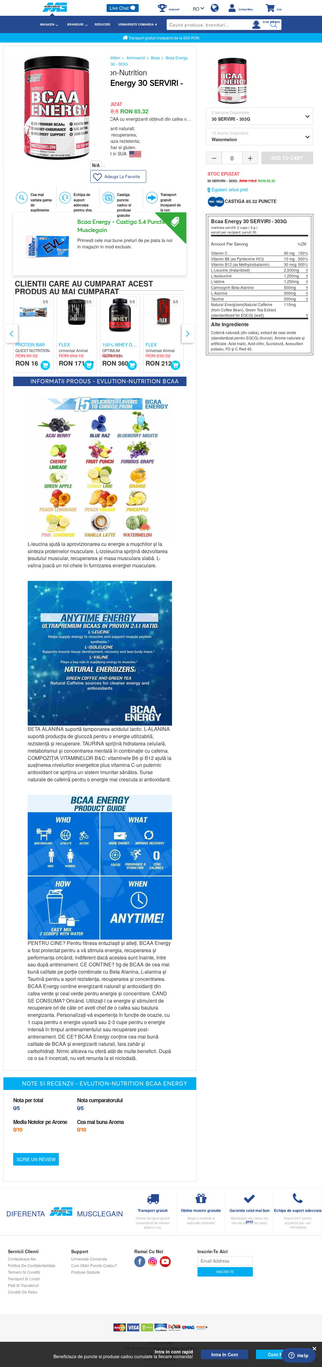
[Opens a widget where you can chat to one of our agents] (298, 1356)
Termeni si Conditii (24, 1272)
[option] (99, 241)
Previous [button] (11, 333)
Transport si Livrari (24, 1278)
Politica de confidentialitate (31, 1265)
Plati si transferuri (23, 1285)
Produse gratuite (85, 1272)
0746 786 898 (271, 22)
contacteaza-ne (22, 1258)
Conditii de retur (22, 1292)
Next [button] (188, 333)
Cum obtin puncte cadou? (94, 1265)
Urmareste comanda (89, 1258)
